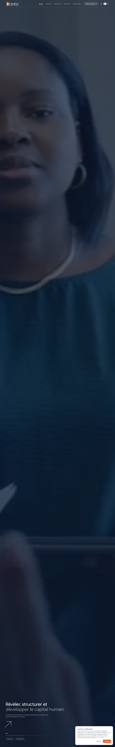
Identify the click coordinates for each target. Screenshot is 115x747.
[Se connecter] (101, 3)
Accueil (41, 4)
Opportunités (77, 4)
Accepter (107, 741)
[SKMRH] (12, 3)
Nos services (57, 4)
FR (104, 3)
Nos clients (67, 4)
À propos (48, 4)
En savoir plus (99, 737)
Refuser (99, 741)
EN (107, 3)
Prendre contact (90, 4)
